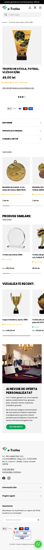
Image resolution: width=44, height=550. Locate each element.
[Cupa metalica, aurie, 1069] (16, 303)
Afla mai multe (15, 427)
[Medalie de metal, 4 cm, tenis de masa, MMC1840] (16, 170)
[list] (22, 45)
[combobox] (22, 14)
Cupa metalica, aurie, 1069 (15, 319)
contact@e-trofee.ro (11, 472)
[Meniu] (40, 7)
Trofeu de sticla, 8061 (12, 255)
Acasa (4, 22)
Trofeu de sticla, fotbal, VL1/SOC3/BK (21, 22)
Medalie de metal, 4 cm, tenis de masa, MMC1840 (14, 188)
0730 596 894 (8, 469)
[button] (35, 7)
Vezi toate (7, 152)
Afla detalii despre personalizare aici (18, 88)
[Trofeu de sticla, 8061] (16, 238)
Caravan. (31, 544)
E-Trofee (17, 544)
